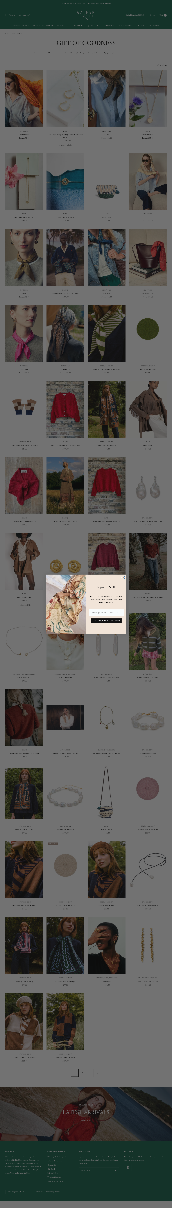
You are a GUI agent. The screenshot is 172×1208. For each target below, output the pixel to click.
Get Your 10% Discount (106, 621)
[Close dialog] (123, 577)
